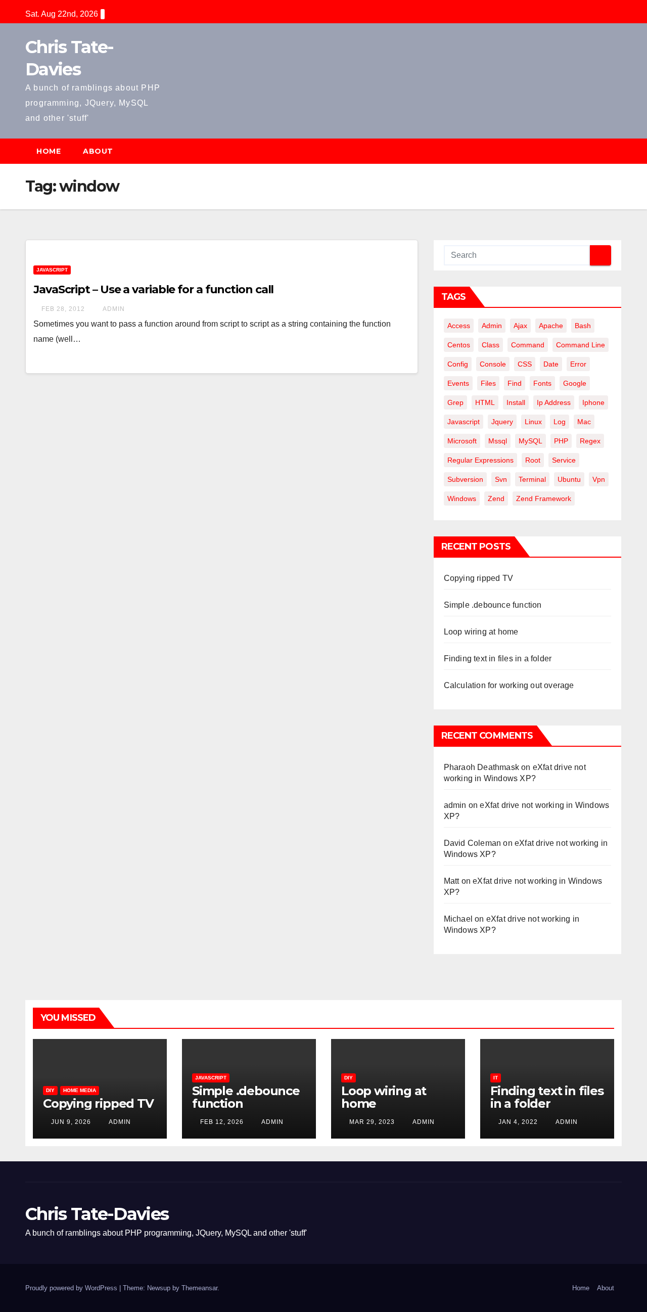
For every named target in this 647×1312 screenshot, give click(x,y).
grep (455, 402)
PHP (561, 441)
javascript (463, 422)
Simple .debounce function (493, 605)
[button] (619, 151)
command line (580, 345)
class (490, 345)
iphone (593, 402)
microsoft (462, 441)
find (514, 383)
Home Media (79, 1090)
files (488, 383)
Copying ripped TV (478, 578)
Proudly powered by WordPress (72, 1288)
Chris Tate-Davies (96, 1214)
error (578, 364)
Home (48, 151)
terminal (532, 479)
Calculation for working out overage (509, 685)
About (98, 151)
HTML (485, 402)
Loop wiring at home (481, 631)
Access (458, 326)
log (559, 422)
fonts (542, 383)
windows (461, 498)
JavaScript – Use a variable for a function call (153, 289)
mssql (497, 441)
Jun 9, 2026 (71, 1121)
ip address (554, 402)
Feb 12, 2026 (222, 1121)
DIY (50, 1090)
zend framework (543, 498)
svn (501, 479)
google (574, 383)
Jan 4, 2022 (518, 1121)
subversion (465, 479)
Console (493, 364)
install (515, 402)
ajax (520, 326)
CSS (525, 364)
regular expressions (480, 460)
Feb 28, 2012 (63, 308)
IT (495, 1077)
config (457, 364)
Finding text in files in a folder (498, 658)
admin (113, 308)
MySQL (530, 441)
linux (533, 422)
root (532, 460)
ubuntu (569, 479)
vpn (598, 479)
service (564, 460)
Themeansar (199, 1288)
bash (583, 326)
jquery (502, 422)
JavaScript (52, 270)
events (458, 383)
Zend (496, 498)
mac (584, 422)
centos (458, 345)
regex (590, 441)
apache (551, 326)
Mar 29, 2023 (372, 1121)
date (551, 364)
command (527, 345)
